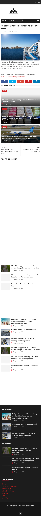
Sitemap (5, 493)
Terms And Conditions (9, 486)
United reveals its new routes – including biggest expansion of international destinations (20, 137)
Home (4, 20)
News (15, 32)
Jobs (3, 496)
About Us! (5, 498)
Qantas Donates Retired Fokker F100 (24, 330)
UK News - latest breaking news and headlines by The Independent (20, 101)
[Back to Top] (20, 513)
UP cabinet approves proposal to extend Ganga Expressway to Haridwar (25, 267)
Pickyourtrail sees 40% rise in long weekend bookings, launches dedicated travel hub (23, 321)
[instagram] (39, 2)
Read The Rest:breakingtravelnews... (13, 77)
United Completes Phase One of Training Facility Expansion (23, 340)
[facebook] (33, 2)
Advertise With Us (8, 491)
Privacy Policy (6, 489)
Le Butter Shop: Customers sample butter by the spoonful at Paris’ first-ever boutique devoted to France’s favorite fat (20, 118)
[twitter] (36, 2)
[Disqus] (20, 185)
